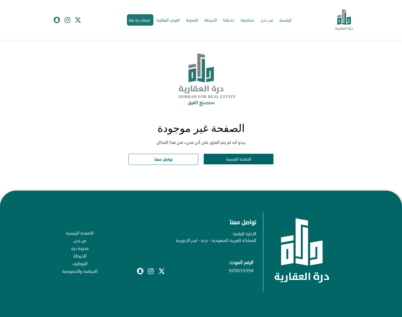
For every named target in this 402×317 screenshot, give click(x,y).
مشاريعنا (247, 19)
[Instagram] (67, 20)
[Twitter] (78, 20)
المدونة (192, 19)
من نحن (267, 19)
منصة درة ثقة (139, 19)
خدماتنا (228, 19)
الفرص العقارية (168, 19)
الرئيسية (285, 19)
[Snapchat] (56, 20)
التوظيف (80, 263)
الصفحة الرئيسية (80, 232)
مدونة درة (80, 248)
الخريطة (210, 19)
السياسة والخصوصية (79, 271)
